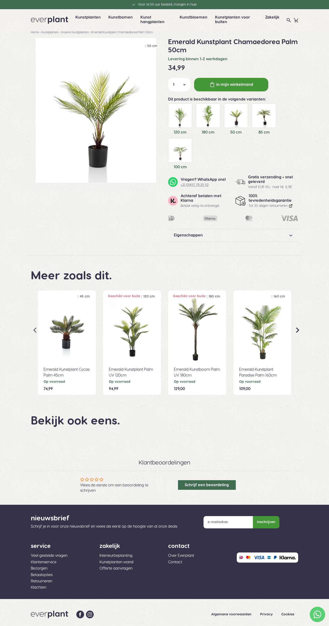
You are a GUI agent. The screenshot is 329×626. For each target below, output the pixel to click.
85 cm (264, 132)
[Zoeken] (289, 20)
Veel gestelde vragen (49, 556)
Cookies (287, 614)
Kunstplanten (88, 17)
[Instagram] (90, 614)
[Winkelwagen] (296, 20)
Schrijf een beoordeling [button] (207, 485)
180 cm (208, 132)
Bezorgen (39, 568)
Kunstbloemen (193, 17)
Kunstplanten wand (116, 562)
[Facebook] (80, 614)
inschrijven (266, 522)
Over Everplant (181, 556)
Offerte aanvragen (115, 568)
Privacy (267, 614)
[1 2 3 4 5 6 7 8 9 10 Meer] (179, 84)
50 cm (236, 132)
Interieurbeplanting (115, 556)
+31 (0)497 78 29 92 (195, 185)
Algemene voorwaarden (231, 614)
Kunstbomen (120, 17)
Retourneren (41, 581)
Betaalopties (42, 575)
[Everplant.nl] (49, 20)
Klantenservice (43, 562)
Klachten (38, 587)
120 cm (180, 132)
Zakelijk (272, 17)
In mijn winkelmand (234, 85)
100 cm (180, 167)
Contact (175, 562)
